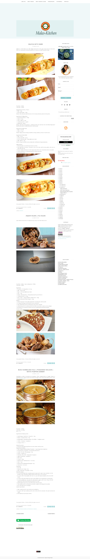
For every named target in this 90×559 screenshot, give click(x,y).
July (61, 197)
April (61, 201)
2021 (60, 175)
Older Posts (51, 513)
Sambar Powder (22, 378)
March (61, 202)
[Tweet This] (48, 208)
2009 (60, 215)
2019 (60, 178)
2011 (60, 212)
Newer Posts (20, 513)
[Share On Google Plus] (52, 208)
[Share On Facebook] (50, 208)
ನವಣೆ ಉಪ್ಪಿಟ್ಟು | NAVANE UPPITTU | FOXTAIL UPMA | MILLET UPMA (65, 47)
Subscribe (66, 142)
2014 (60, 208)
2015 (60, 207)
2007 (60, 218)
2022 (60, 174)
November (62, 185)
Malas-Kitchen (42, 557)
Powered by (63, 145)
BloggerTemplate (50, 557)
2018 (60, 180)
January (61, 205)
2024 (60, 171)
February (62, 204)
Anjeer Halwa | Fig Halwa (36, 216)
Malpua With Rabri (35, 44)
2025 (60, 170)
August (61, 195)
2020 (60, 177)
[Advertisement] (45, 10)
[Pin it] (54, 208)
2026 (60, 168)
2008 (60, 217)
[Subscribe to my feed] (66, 129)
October (61, 187)
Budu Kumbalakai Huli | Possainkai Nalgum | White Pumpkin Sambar (35, 371)
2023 (60, 172)
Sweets (21, 210)
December (62, 184)
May (61, 200)
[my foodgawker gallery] (66, 162)
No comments (19, 208)
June (61, 198)
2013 (60, 210)
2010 (60, 214)
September (62, 194)
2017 (60, 181)
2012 (60, 211)
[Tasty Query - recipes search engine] (61, 161)
